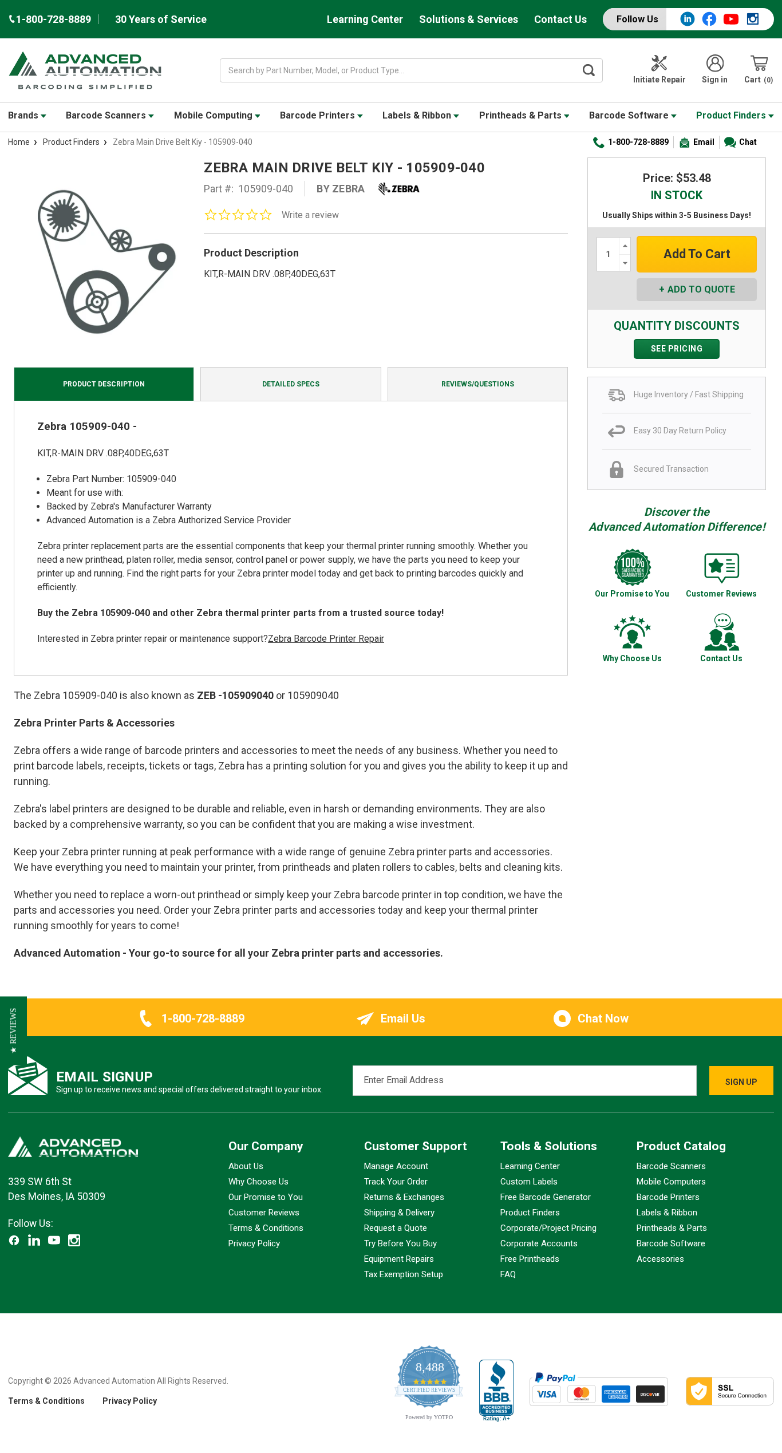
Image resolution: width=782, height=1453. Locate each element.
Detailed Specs (290, 384)
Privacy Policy (254, 1243)
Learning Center (365, 19)
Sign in (715, 79)
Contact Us (560, 19)
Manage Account (396, 1166)
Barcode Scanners (107, 115)
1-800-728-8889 (638, 142)
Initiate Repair (659, 79)
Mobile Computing (214, 115)
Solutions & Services (468, 19)
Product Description (104, 384)
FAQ (508, 1274)
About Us (245, 1166)
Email (703, 142)
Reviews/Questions (477, 384)
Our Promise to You (265, 1197)
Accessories (660, 1259)
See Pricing (677, 348)
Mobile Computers (671, 1181)
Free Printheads (529, 1259)
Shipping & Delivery (399, 1212)
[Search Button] (588, 70)
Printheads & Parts (521, 115)
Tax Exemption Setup (403, 1274)
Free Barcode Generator (545, 1197)
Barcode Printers (318, 115)
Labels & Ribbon (417, 115)
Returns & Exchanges (404, 1197)
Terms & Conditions (265, 1228)
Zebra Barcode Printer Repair (326, 638)
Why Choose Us (258, 1181)
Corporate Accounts (539, 1243)
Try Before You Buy (400, 1243)
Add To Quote (701, 289)
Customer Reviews (263, 1212)
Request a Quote (395, 1228)
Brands (24, 115)
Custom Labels (529, 1181)
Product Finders (732, 115)
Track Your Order (396, 1181)
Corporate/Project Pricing (548, 1228)
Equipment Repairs (399, 1259)
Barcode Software (630, 115)
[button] (13, 1030)
